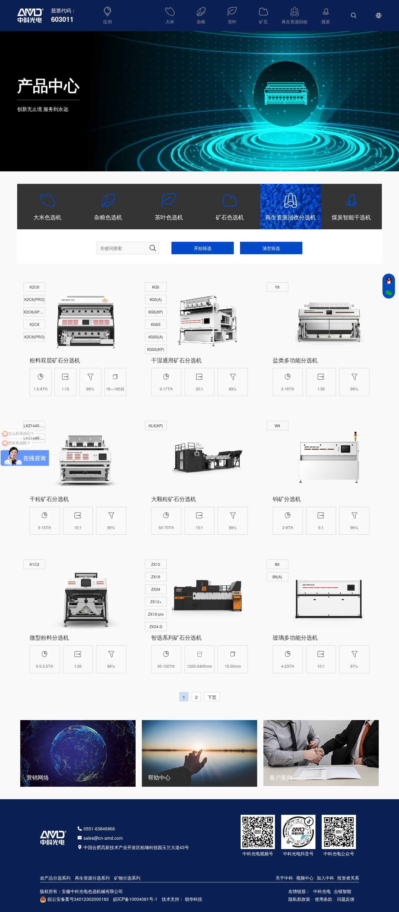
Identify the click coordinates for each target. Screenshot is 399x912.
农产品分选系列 (55, 878)
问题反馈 (345, 899)
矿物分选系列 (127, 878)
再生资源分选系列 (92, 878)
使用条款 (323, 899)
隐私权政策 (299, 899)
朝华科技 (193, 899)
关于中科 (284, 878)
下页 (212, 697)
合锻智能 (342, 891)
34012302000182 (91, 899)
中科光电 (322, 891)
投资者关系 (348, 878)
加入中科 (325, 878)
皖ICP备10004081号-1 (135, 899)
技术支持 (170, 899)
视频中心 (305, 878)
